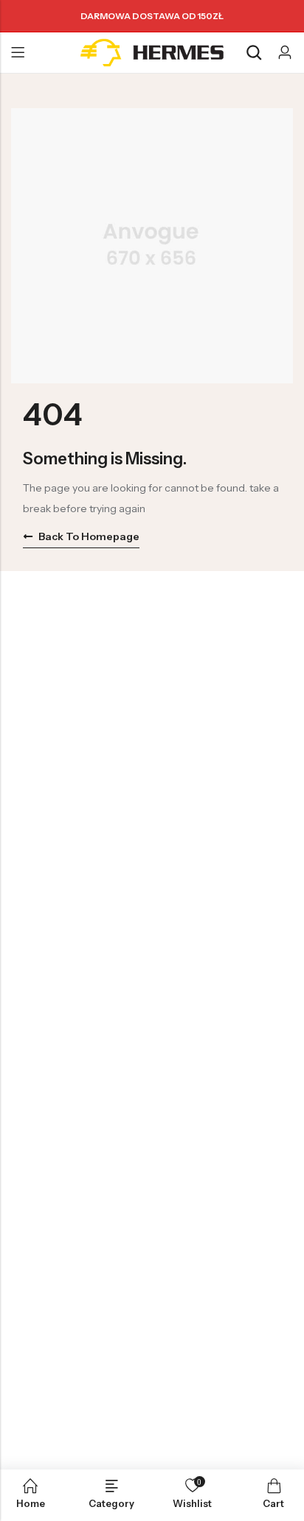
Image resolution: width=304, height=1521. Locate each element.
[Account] (285, 52)
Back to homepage (88, 536)
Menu (17, 53)
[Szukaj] (254, 52)
